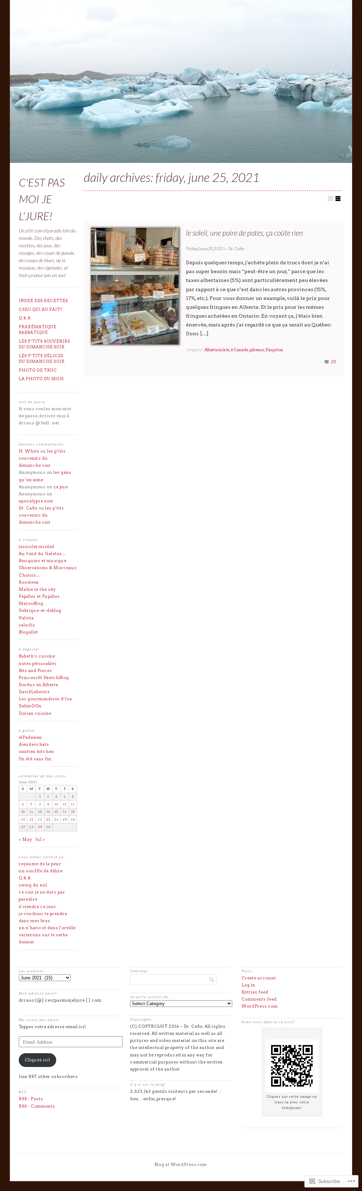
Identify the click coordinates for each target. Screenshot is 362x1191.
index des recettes (247, 8)
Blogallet (28, 632)
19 (73, 812)
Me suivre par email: (39, 1020)
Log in (248, 985)
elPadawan (30, 737)
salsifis (27, 625)
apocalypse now (36, 501)
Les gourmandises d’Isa (45, 698)
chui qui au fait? (187, 8)
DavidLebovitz (34, 691)
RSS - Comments (37, 1106)
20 (333, 361)
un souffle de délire (41, 870)
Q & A (215, 8)
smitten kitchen (36, 751)
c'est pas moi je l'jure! (42, 199)
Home (158, 8)
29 (40, 827)
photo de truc (289, 8)
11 (64, 804)
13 (23, 812)
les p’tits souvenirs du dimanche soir (44, 344)
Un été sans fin (35, 758)
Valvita (26, 617)
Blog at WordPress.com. (181, 1164)
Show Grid (330, 198)
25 (65, 819)
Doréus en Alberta (38, 684)
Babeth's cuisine (37, 656)
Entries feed (254, 992)
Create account (258, 977)
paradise (28, 899)
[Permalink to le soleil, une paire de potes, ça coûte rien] (135, 286)
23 (48, 819)
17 (56, 812)
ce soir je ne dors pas (42, 892)
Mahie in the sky (37, 589)
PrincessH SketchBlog (44, 677)
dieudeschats (34, 744)
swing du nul (33, 885)
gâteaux (256, 349)
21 (31, 819)
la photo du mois (41, 378)
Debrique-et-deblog (40, 610)
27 (23, 827)
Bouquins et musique (42, 560)
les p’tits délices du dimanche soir (42, 358)
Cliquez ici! (37, 1059)
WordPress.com (259, 1006)
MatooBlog (31, 603)
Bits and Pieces (35, 670)
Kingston (274, 349)
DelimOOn (30, 705)
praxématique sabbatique (37, 329)
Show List (337, 198)
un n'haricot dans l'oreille (47, 927)
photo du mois (327, 8)
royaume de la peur (40, 863)
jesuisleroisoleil (36, 546)
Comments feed (259, 999)
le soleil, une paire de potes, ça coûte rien (244, 232)
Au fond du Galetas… (42, 553)
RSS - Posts (31, 1098)
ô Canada (239, 349)
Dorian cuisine (35, 713)
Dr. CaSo (236, 248)
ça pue (60, 486)
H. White (29, 451)
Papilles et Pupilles (39, 596)
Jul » (40, 839)
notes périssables (38, 663)
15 (40, 812)
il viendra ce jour (37, 906)
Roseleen (29, 582)
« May (25, 839)
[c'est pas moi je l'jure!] (181, 83)
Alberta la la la (216, 349)
